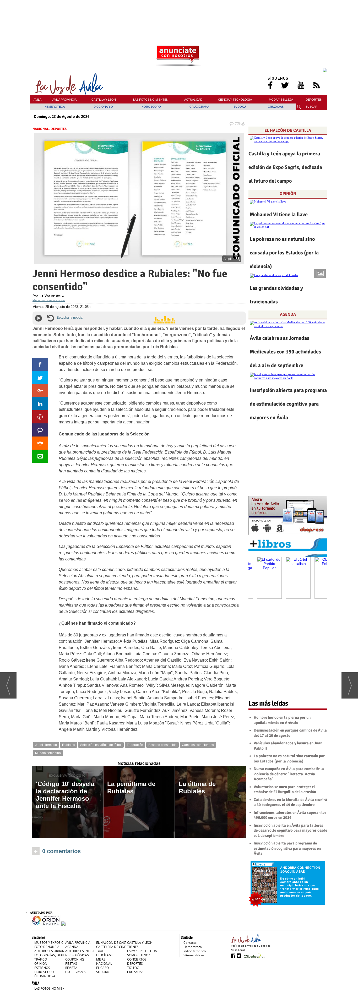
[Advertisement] (178, 13)
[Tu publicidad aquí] (178, 56)
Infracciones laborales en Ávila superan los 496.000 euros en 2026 (290, 815)
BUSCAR (311, 106)
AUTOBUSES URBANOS (51, 951)
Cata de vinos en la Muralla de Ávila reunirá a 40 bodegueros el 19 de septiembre (290, 802)
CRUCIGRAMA (199, 106)
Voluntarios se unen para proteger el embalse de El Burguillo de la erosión (285, 789)
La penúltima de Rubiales (131, 787)
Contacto (190, 942)
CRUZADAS (276, 106)
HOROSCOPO (151, 106)
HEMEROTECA (55, 106)
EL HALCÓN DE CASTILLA (287, 130)
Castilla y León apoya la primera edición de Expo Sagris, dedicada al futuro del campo (285, 167)
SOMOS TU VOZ (138, 955)
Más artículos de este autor (48, 300)
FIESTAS (71, 963)
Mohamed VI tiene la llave (279, 214)
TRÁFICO (40, 959)
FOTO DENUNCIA (46, 947)
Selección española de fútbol (101, 745)
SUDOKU (240, 106)
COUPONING (74, 959)
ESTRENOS (42, 968)
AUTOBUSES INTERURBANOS (86, 951)
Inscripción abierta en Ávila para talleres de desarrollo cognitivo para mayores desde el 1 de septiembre (290, 830)
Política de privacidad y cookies (250, 945)
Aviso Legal (238, 950)
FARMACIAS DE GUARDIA (145, 951)
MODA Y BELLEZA (281, 99)
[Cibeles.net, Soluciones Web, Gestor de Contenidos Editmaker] (253, 955)
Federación (135, 745)
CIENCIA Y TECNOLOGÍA (235, 99)
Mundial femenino (48, 753)
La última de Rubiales (197, 787)
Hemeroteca (192, 947)
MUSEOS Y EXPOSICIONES (53, 942)
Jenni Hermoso (46, 745)
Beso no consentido (162, 745)
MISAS (101, 959)
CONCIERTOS (137, 959)
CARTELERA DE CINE (111, 947)
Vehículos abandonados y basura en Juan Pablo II (288, 746)
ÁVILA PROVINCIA (64, 99)
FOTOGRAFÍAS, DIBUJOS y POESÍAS (59, 955)
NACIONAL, (41, 129)
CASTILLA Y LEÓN (103, 99)
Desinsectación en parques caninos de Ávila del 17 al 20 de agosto (290, 733)
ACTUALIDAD (193, 99)
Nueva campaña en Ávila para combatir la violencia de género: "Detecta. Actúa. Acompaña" (289, 773)
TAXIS (100, 951)
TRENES (133, 947)
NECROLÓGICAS (77, 955)
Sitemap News (193, 955)
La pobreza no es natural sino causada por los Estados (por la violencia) (284, 253)
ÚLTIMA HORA (44, 976)
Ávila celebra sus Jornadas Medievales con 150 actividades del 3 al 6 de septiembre (285, 352)
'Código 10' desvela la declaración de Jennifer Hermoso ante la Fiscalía (65, 794)
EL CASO (102, 968)
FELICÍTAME (104, 955)
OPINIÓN (288, 193)
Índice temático (194, 951)
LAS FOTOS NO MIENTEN (150, 99)
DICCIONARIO (103, 106)
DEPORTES (314, 99)
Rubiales (68, 745)
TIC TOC (133, 968)
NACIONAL (104, 963)
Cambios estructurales (198, 745)
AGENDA (288, 314)
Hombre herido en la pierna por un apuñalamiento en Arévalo (282, 720)
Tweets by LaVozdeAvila (288, 688)
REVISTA (71, 968)
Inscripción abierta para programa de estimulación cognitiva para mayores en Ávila (288, 404)
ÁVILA (37, 99)
